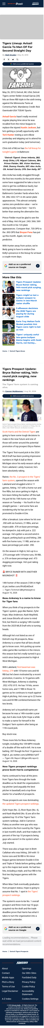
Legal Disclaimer (10, 991)
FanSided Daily (29, 977)
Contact (6, 973)
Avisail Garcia (9, 116)
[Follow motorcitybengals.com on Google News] (38, 266)
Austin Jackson (28, 127)
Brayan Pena (26, 232)
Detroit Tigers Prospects (19, 951)
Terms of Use (8, 986)
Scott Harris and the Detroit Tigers (18, 431)
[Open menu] (3, 3)
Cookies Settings (30, 999)
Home (4, 351)
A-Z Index (6, 999)
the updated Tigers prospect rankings (20, 803)
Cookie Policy (28, 986)
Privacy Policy (28, 982)
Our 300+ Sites (29, 973)
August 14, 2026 (9, 761)
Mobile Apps (8, 977)
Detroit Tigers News (17, 351)
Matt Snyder (10, 55)
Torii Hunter (8, 135)
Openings (26, 968)
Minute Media (16, 1005)
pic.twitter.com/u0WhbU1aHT (24, 755)
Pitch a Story (8, 982)
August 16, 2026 (9, 592)
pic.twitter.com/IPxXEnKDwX (19, 586)
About (5, 968)
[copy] (17, 59)
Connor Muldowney (14, 391)
